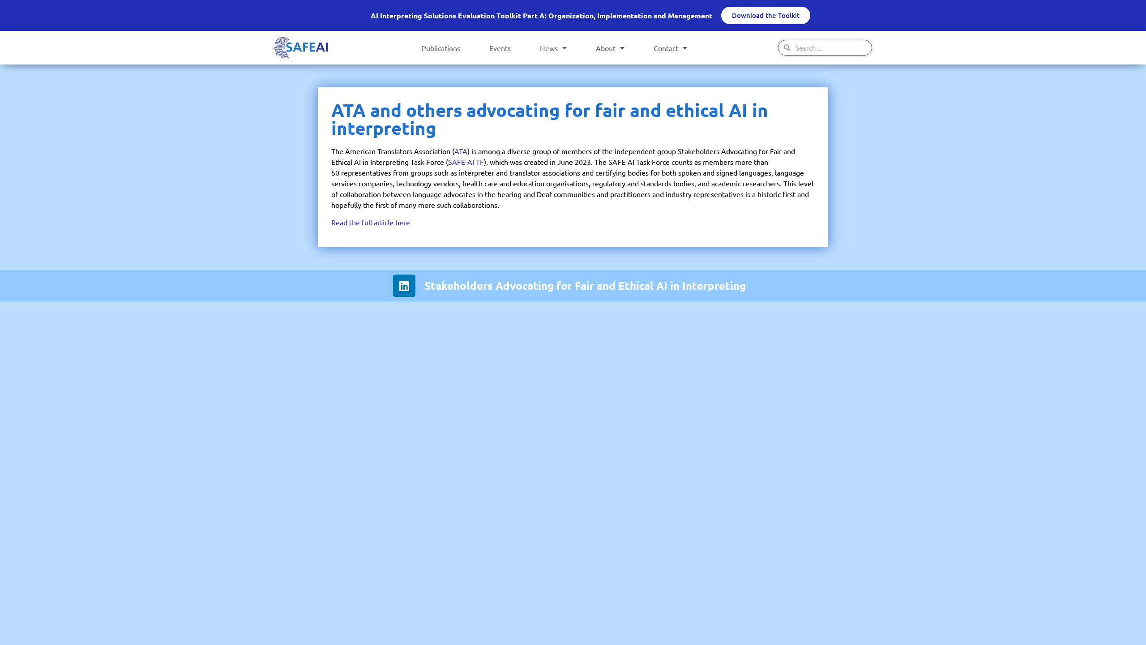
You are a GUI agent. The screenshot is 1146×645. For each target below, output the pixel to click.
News (549, 47)
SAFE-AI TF (466, 161)
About (606, 47)
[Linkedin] (404, 286)
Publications (441, 47)
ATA (460, 150)
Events (500, 47)
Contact (666, 47)
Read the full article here (370, 222)
